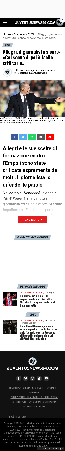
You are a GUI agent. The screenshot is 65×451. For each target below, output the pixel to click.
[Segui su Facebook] (18, 378)
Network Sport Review (34, 406)
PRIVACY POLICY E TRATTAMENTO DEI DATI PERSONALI (34, 397)
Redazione (34, 392)
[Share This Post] (32, 137)
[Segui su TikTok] (39, 378)
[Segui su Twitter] (25, 378)
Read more (31, 219)
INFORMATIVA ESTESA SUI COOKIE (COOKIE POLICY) (34, 402)
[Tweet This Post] (23, 137)
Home (7, 34)
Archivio (19, 34)
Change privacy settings (51, 448)
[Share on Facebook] (15, 137)
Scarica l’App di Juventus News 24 (26, 388)
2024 (31, 34)
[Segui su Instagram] (32, 378)
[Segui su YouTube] (46, 378)
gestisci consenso (18, 416)
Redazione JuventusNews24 (32, 73)
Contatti (51, 388)
